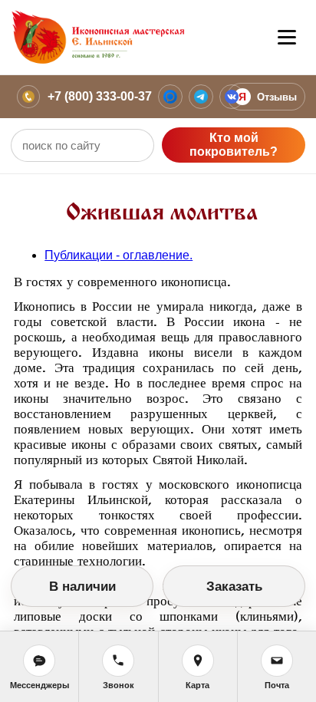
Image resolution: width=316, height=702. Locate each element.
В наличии (82, 586)
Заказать (234, 586)
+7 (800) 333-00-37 (100, 96)
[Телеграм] (201, 96)
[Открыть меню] (286, 37)
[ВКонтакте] (231, 96)
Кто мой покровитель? (233, 144)
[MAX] (170, 96)
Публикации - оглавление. (118, 255)
